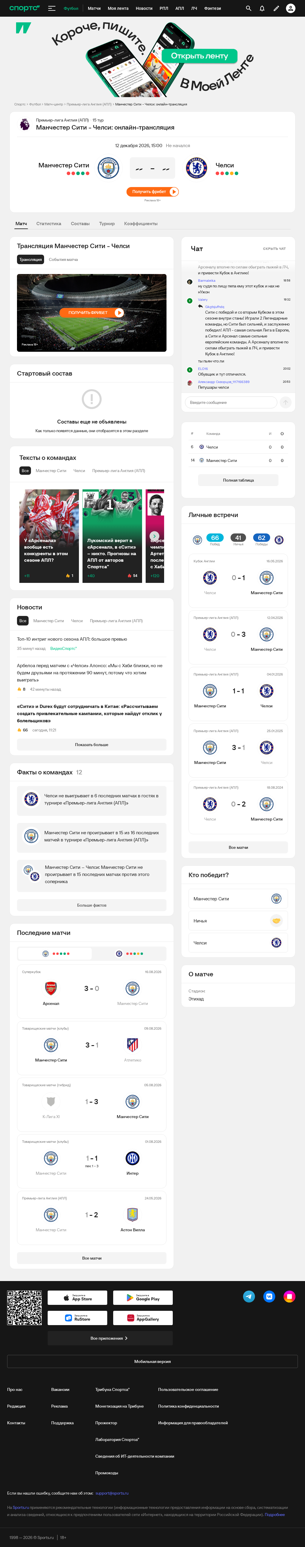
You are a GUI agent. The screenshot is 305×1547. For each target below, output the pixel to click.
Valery (203, 299)
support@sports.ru (112, 1493)
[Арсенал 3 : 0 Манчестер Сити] (87, 173)
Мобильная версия (152, 1361)
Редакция (16, 1406)
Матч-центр (53, 104)
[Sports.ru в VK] (270, 1298)
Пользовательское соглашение (188, 1389)
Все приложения (107, 1338)
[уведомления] (262, 8)
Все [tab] (22, 620)
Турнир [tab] (107, 223)
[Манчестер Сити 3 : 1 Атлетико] (83, 173)
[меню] (52, 8)
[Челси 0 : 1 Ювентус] (222, 173)
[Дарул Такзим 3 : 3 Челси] (232, 173)
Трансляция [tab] (30, 259)
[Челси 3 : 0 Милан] (227, 173)
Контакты (16, 1422)
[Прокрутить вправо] (154, 536)
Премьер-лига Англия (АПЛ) (89, 104)
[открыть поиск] (248, 8)
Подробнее (275, 1514)
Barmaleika (206, 280)
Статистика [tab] (48, 223)
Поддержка (62, 1422)
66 (25, 730)
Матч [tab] (21, 223)
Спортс (20, 104)
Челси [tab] (77, 620)
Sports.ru (21, 1507)
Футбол (35, 104)
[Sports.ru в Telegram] (250, 1298)
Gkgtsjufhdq (214, 306)
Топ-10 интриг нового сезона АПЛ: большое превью (72, 639)
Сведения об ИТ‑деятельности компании (134, 1456)
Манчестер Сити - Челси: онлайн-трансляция (151, 104)
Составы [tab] (80, 223)
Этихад (196, 999)
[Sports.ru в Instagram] (291, 1298)
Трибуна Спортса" (112, 1389)
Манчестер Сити (63, 165)
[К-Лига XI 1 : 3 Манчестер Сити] (78, 173)
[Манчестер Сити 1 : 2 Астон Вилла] (68, 173)
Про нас (14, 1389)
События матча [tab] (63, 259)
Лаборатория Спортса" (117, 1439)
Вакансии (60, 1389)
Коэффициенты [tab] (141, 223)
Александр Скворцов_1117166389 (224, 381)
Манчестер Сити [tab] (48, 620)
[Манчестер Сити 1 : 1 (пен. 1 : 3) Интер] (73, 173)
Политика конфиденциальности (188, 1406)
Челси (225, 165)
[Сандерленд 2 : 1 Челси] (217, 173)
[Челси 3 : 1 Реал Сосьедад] (236, 173)
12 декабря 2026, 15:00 (138, 145)
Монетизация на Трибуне (119, 1406)
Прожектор (106, 1422)
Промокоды (106, 1473)
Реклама (59, 1406)
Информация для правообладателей (193, 1422)
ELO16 (203, 368)
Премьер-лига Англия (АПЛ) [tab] (116, 620)
